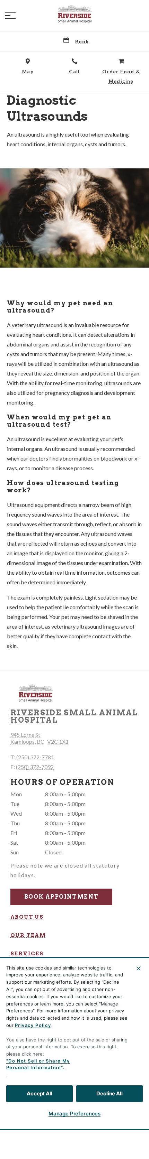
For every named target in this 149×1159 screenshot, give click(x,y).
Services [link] (26, 954)
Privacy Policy (33, 1025)
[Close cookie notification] (138, 968)
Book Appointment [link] (61, 896)
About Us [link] (26, 917)
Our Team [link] (28, 935)
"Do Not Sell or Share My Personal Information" (38, 1064)
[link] (74, 14)
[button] (10, 15)
